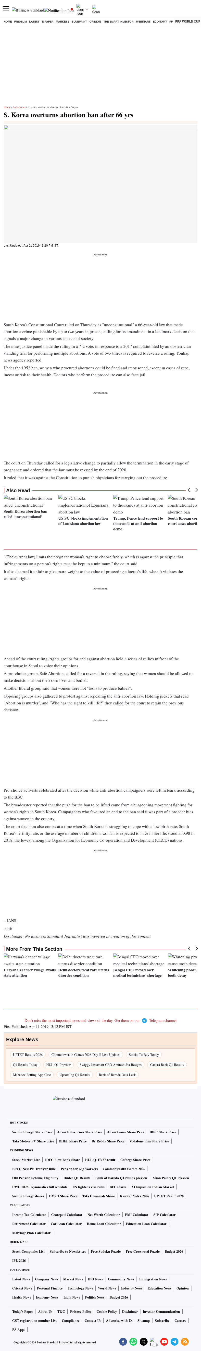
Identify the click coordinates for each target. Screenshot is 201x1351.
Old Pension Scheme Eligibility (35, 1177)
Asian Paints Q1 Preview (170, 1177)
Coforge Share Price (135, 1159)
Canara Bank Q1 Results (167, 1064)
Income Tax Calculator (29, 1214)
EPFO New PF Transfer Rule (34, 1168)
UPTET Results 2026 (28, 1054)
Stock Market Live (26, 1159)
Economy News (47, 1297)
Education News (159, 1288)
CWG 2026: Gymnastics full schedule (39, 1186)
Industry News (131, 1288)
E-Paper (47, 21)
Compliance (70, 1320)
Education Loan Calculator (146, 1223)
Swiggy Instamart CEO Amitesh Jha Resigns (110, 1064)
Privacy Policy (80, 1311)
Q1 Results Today (25, 1064)
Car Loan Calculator (66, 1223)
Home (8, 21)
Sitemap (144, 1320)
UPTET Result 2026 (169, 1196)
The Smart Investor (118, 21)
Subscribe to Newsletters (68, 1251)
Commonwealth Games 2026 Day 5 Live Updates (85, 1054)
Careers (180, 1320)
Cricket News (22, 1288)
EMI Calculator (136, 1214)
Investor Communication (161, 1311)
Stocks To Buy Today (144, 1054)
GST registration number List (34, 1320)
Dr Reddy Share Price (108, 1141)
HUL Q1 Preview (58, 1064)
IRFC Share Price (163, 1132)
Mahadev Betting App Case (32, 1074)
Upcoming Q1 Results (75, 1074)
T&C (61, 1311)
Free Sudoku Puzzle (106, 1251)
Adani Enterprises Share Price (79, 1132)
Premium (20, 21)
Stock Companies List (28, 1251)
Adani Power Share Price (125, 1132)
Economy (160, 21)
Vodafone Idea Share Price (149, 1141)
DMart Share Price (63, 1196)
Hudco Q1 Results (76, 1177)
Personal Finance (50, 1288)
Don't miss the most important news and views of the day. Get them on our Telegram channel (100, 1020)
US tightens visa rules (88, 1186)
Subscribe (162, 1320)
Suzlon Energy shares (28, 1196)
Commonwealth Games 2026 (124, 1168)
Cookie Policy (107, 1311)
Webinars (143, 21)
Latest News (21, 1279)
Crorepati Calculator (66, 1214)
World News (107, 1288)
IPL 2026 (19, 1260)
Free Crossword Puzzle (143, 1251)
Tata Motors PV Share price (33, 1141)
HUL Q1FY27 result (100, 1159)
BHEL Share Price (73, 1141)
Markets (62, 21)
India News (19, 107)
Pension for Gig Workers (79, 1168)
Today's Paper (22, 1311)
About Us (45, 1311)
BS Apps (18, 1329)
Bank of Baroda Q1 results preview (121, 1177)
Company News (46, 1279)
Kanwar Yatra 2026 (134, 1196)
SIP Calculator (164, 1214)
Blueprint (79, 21)
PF (171, 21)
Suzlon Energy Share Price (32, 1132)
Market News (73, 1279)
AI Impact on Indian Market (152, 1186)
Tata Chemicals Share (98, 1196)
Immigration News (153, 1279)
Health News (21, 1297)
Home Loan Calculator (104, 1223)
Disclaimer (130, 1311)
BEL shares (118, 1186)
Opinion (95, 21)
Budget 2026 (174, 1251)
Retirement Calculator (29, 1223)
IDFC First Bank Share (62, 1159)
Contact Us (93, 1320)
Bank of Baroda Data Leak (117, 1074)
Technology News (80, 1288)
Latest (34, 21)
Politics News (94, 1297)
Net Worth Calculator (104, 1214)
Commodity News (121, 1279)
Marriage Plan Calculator (31, 1232)
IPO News (95, 1279)
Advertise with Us (119, 1320)
